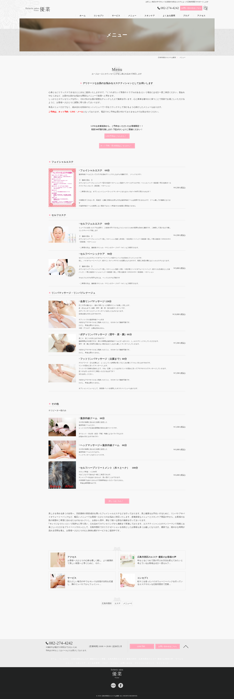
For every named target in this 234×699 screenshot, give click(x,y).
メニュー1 (127, 603)
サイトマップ (162, 663)
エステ (118, 603)
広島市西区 (107, 603)
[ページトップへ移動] (185, 646)
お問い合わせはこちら (191, 8)
